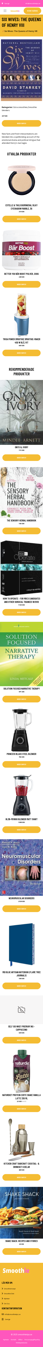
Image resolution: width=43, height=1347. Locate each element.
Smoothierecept (10, 1289)
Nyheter (7, 1299)
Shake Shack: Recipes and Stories (21, 1240)
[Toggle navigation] (5, 10)
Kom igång (32, 11)
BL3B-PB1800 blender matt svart (22, 819)
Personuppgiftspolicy (32, 1340)
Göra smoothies (20, 107)
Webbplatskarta (21, 1343)
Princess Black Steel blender (21, 753)
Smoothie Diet (9, 1293)
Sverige (7, 4)
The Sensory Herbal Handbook (21, 520)
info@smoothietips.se (32, 4)
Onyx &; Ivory (21, 447)
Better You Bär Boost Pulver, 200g (21, 273)
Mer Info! (21, 123)
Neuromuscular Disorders (21, 898)
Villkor (20, 1340)
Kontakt (13, 1340)
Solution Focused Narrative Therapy (21, 688)
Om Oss (7, 1304)
